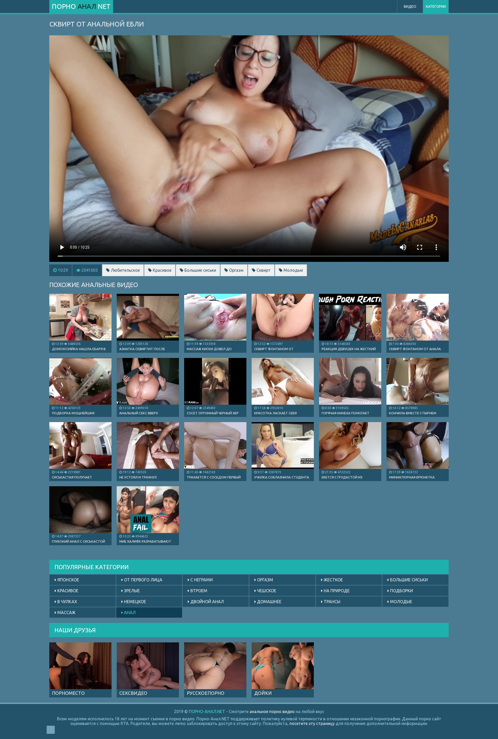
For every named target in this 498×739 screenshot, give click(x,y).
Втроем (198, 590)
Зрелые (131, 590)
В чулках (66, 601)
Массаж (65, 612)
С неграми (201, 579)
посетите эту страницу (312, 723)
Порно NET (81, 6)
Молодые (292, 270)
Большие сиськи (199, 270)
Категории (436, 6)
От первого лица (142, 579)
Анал (129, 612)
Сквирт (263, 270)
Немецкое (134, 601)
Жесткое (333, 579)
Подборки (401, 590)
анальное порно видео (272, 711)
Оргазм (236, 270)
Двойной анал (206, 601)
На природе (336, 590)
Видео (410, 6)
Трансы (331, 601)
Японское (67, 579)
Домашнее (268, 601)
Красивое (161, 270)
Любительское (125, 270)
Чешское (266, 590)
